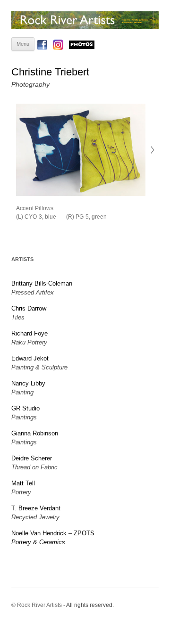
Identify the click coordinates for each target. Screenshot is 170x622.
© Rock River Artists (36, 605)
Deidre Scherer (31, 458)
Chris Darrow (28, 308)
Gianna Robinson (34, 433)
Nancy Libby (28, 383)
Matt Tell (23, 483)
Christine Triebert (50, 72)
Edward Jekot (30, 358)
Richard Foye (29, 333)
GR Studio (25, 408)
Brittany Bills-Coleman (41, 283)
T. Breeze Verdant (35, 508)
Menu (23, 44)
